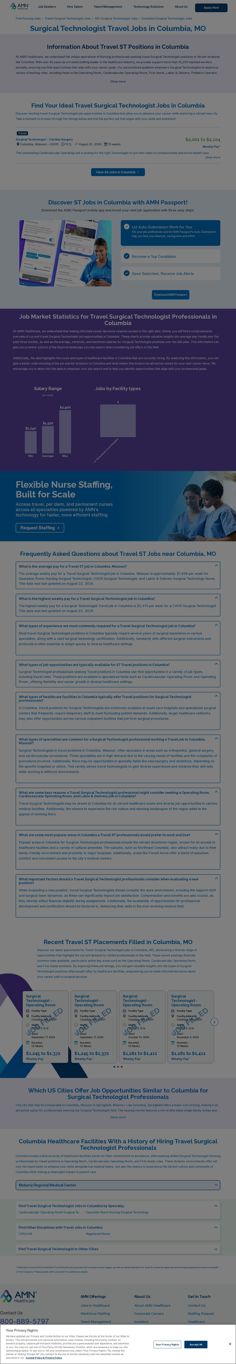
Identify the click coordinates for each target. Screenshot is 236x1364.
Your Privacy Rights (167, 1344)
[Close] (230, 1344)
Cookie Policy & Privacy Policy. (44, 1358)
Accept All (196, 1344)
